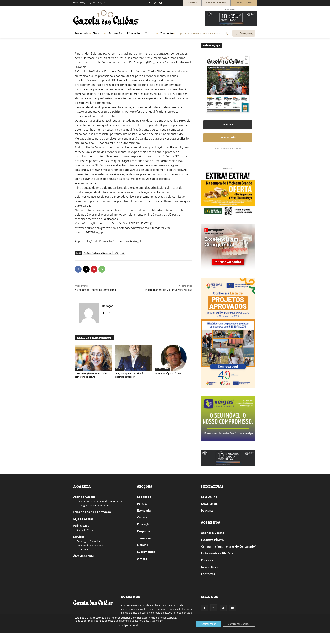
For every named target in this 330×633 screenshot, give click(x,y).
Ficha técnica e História (217, 553)
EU (123, 252)
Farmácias (83, 549)
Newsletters (209, 504)
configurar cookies (129, 625)
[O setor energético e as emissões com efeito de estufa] (93, 358)
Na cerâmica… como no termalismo (95, 289)
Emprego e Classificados (91, 541)
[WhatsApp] (101, 269)
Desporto (143, 531)
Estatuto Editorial (213, 539)
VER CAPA (228, 124)
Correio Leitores (162, 369)
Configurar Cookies (239, 623)
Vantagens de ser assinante (93, 505)
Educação (143, 524)
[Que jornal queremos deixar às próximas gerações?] (133, 358)
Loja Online (209, 497)
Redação (107, 306)
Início (78, 42)
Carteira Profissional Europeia (97, 252)
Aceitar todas (208, 623)
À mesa (142, 559)
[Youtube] (161, 3)
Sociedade (144, 497)
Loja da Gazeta (83, 519)
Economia (144, 510)
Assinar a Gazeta (212, 533)
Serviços (78, 537)
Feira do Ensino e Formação (92, 512)
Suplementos (146, 552)
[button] (226, 33)
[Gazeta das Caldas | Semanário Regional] (106, 17)
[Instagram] (155, 3)
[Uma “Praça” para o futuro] (173, 358)
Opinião (86, 42)
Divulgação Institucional (90, 545)
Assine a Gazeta (84, 497)
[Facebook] (149, 3)
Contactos (208, 574)
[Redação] (89, 313)
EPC (116, 252)
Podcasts (207, 510)
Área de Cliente (83, 556)
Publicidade (81, 526)
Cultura (142, 517)
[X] (86, 269)
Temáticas (144, 538)
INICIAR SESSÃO (228, 137)
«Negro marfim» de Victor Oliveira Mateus (168, 289)
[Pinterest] (94, 269)
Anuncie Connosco (87, 530)
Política (142, 504)
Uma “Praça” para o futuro (168, 373)
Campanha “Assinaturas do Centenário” (99, 501)
